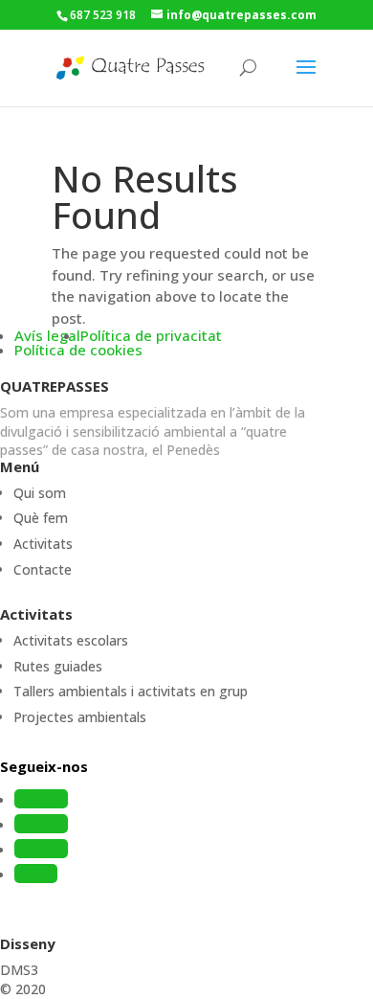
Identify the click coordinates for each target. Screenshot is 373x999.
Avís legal (47, 335)
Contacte (42, 569)
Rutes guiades (57, 666)
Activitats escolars (70, 640)
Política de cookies (78, 349)
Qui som (39, 493)
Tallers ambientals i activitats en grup (130, 691)
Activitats (43, 543)
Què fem (40, 518)
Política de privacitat (151, 335)
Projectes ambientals (79, 717)
